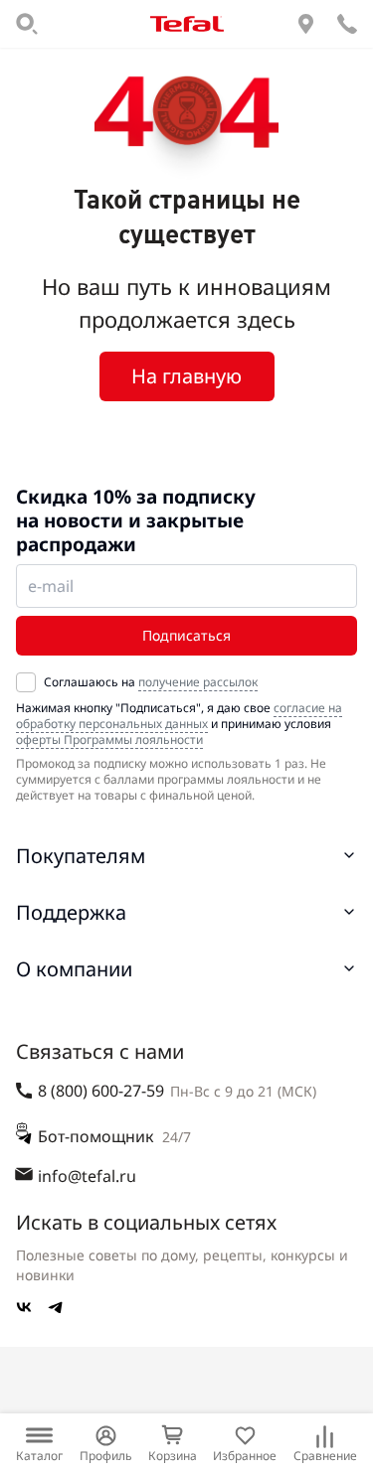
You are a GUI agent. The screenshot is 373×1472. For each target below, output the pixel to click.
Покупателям (80, 855)
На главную (186, 376)
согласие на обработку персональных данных (179, 715)
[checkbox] (26, 682)
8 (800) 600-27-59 (101, 1091)
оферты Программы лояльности (109, 739)
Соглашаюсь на (151, 682)
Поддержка (71, 912)
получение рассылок (198, 681)
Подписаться (186, 635)
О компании (74, 969)
